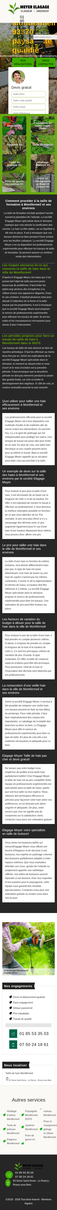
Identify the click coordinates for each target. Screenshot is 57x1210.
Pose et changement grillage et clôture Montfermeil (48, 1129)
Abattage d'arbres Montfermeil (12, 1115)
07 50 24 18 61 (22, 45)
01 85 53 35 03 (22, 25)
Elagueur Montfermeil (12, 1141)
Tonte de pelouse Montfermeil (12, 1129)
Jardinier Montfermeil (30, 1127)
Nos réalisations (23, 62)
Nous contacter (46, 62)
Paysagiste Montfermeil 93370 (30, 1115)
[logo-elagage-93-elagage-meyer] (28, 8)
